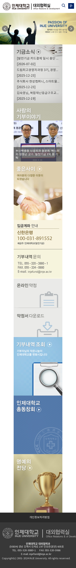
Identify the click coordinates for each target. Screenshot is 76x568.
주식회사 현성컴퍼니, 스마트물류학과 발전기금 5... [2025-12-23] (38, 84)
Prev (5, 29)
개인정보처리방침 (39, 517)
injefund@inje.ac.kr (40, 554)
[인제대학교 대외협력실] (33, 6)
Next (71, 29)
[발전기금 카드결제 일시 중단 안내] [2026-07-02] (38, 61)
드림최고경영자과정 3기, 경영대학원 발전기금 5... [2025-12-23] (38, 73)
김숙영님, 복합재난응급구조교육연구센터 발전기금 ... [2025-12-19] (38, 96)
